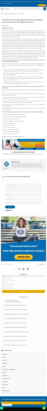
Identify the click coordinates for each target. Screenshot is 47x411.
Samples (35, 409)
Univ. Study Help (31, 409)
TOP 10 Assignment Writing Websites (13, 301)
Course (7, 25)
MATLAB (4, 387)
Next (10, 27)
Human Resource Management (8, 369)
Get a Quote (42, 5)
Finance (3, 357)
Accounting (4, 354)
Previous (4, 27)
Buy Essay (5, 282)
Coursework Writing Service (9, 280)
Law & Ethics (4, 375)
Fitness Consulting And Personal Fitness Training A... (15, 340)
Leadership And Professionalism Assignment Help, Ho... (15, 345)
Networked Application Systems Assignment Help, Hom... (16, 327)
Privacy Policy (42, 409)
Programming (5, 384)
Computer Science (6, 378)
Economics (4, 360)
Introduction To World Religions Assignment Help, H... (15, 305)
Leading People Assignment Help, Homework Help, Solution (16, 314)
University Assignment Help (9, 288)
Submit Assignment (11, 13)
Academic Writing (5, 390)
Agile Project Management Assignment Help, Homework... (16, 318)
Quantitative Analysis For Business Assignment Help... (15, 323)
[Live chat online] (44, 408)
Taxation (4, 372)
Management (5, 363)
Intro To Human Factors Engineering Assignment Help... (15, 309)
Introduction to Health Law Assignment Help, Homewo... (15, 336)
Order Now (23, 291)
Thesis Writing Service (7, 286)
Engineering (4, 381)
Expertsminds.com (10, 409)
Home (3, 13)
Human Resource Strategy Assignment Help (15, 136)
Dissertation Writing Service (9, 284)
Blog (38, 409)
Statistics (4, 366)
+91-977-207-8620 (21, 13)
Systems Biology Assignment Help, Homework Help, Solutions (16, 331)
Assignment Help (24, 48)
